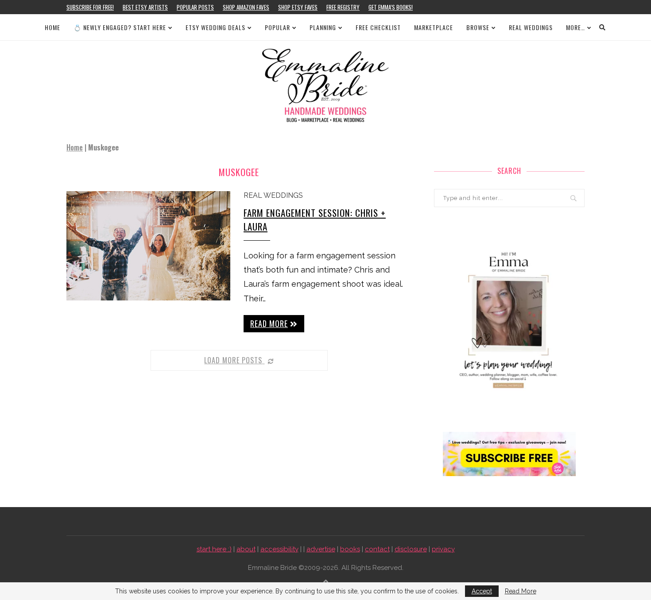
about (246, 549)
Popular (277, 27)
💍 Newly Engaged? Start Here (120, 27)
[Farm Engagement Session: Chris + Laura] (148, 245)
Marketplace (433, 27)
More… (575, 27)
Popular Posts (195, 7)
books (350, 549)
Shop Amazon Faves (246, 7)
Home (52, 27)
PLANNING (323, 27)
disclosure (411, 549)
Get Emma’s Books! (390, 7)
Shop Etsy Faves (298, 7)
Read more (269, 323)
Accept (482, 591)
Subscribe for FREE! (90, 7)
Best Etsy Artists (145, 7)
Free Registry (343, 7)
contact (377, 549)
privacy (443, 549)
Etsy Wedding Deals (215, 27)
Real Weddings (531, 27)
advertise (320, 549)
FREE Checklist (378, 27)
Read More (520, 591)
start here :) (214, 549)
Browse (477, 27)
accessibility (279, 549)
